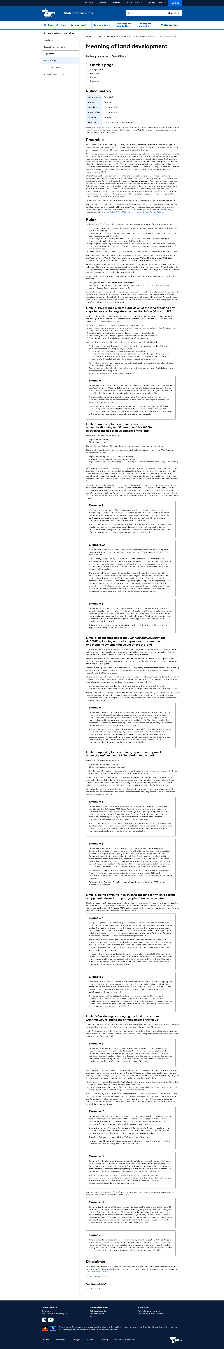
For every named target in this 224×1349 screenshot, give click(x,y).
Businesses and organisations (124, 24)
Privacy (45, 1339)
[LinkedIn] (44, 1320)
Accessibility (59, 1339)
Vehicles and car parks (145, 24)
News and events (134, 3)
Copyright (75, 1339)
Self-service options (157, 3)
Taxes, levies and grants (149, 1311)
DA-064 (107, 127)
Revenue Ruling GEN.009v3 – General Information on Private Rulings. (133, 212)
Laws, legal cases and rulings (118, 36)
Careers (102, 3)
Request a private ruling (54, 47)
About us (89, 3)
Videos (93, 1316)
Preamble (94, 73)
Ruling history (96, 69)
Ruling (93, 77)
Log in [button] (175, 2)
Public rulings (50, 60)
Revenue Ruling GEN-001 (97, 1272)
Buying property (79, 25)
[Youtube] (51, 1320)
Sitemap (104, 1339)
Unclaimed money (170, 25)
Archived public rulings (54, 74)
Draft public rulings (52, 67)
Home (88, 36)
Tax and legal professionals (150, 1313)
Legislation (48, 40)
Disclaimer (95, 81)
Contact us (116, 3)
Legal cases (49, 54)
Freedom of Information (125, 1339)
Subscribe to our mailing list (54, 1313)
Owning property (102, 25)
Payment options (97, 1313)
